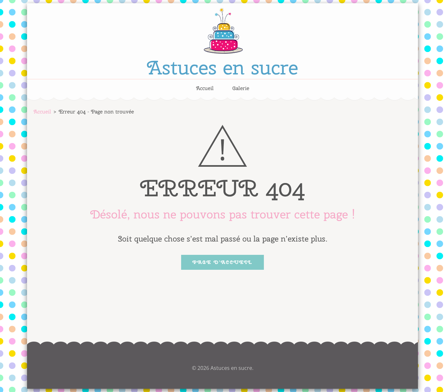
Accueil (205, 88)
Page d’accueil (222, 262)
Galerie (240, 88)
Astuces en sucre (222, 67)
